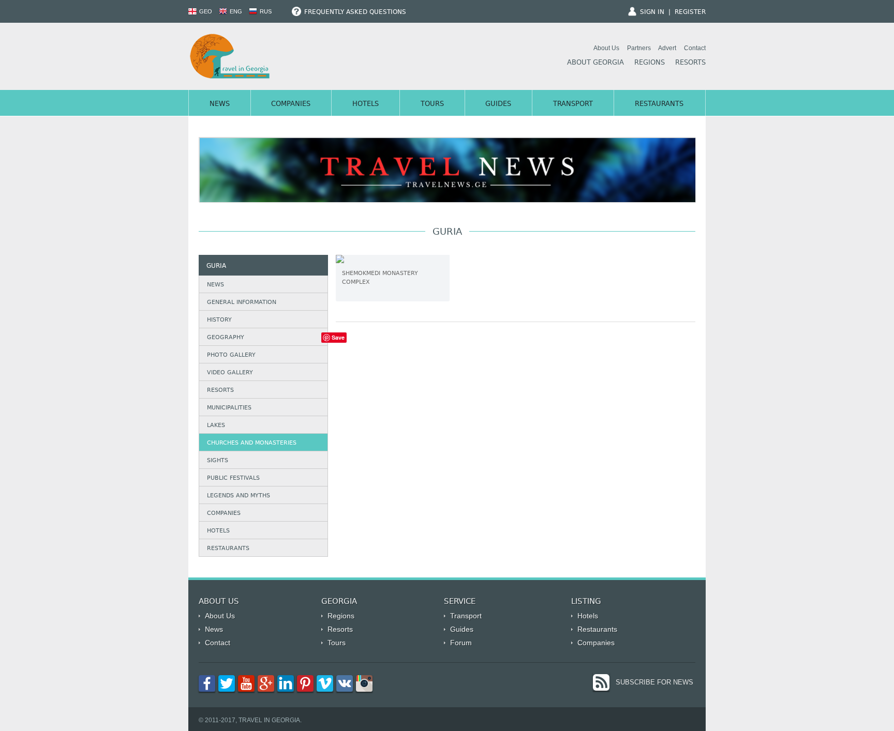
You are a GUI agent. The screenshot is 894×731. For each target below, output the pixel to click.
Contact (695, 48)
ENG (235, 11)
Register (690, 12)
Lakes (216, 425)
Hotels (365, 104)
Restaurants (659, 104)
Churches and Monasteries (251, 443)
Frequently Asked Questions (354, 12)
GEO (205, 11)
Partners (639, 48)
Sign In (652, 12)
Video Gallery (230, 373)
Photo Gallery (231, 355)
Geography (225, 337)
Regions (649, 63)
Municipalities (229, 408)
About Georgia (595, 63)
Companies (290, 104)
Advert (667, 48)
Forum (461, 642)
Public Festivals (233, 478)
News (220, 104)
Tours (432, 104)
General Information (241, 302)
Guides (498, 104)
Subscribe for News (654, 682)
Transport (573, 104)
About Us (606, 48)
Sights (217, 460)
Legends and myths (238, 496)
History (219, 320)
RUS (265, 11)
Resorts (690, 63)
